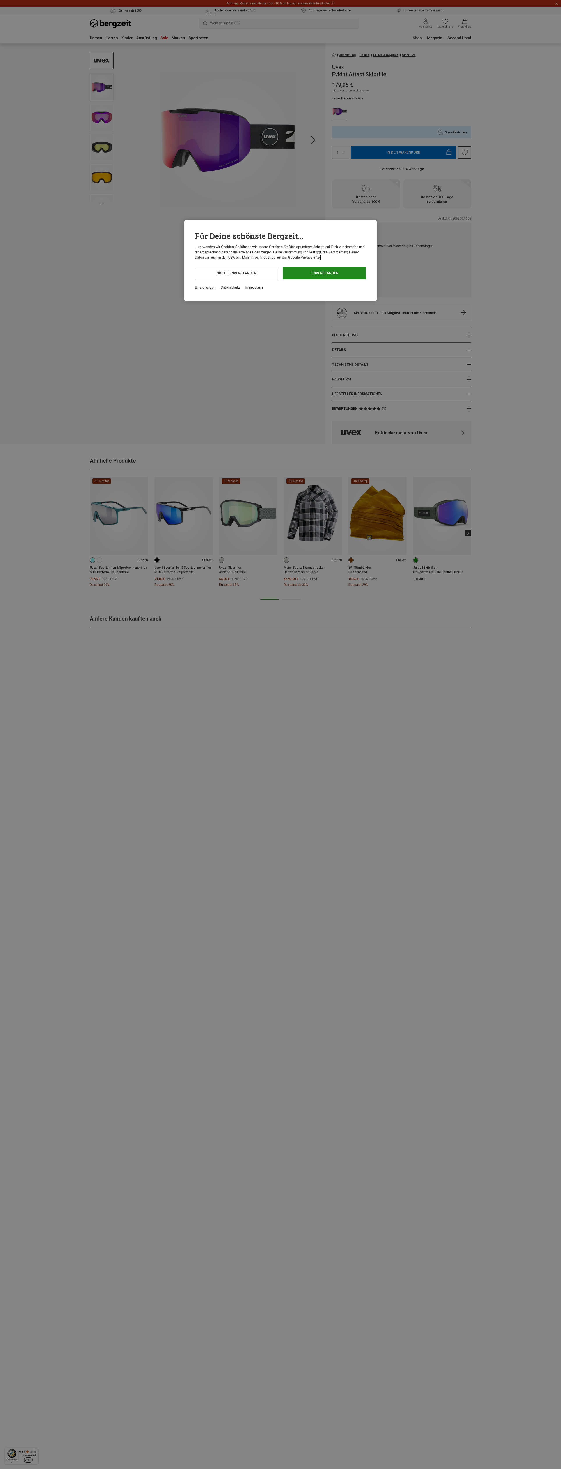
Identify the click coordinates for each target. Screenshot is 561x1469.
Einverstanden (324, 273)
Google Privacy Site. (304, 257)
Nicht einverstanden (236, 273)
